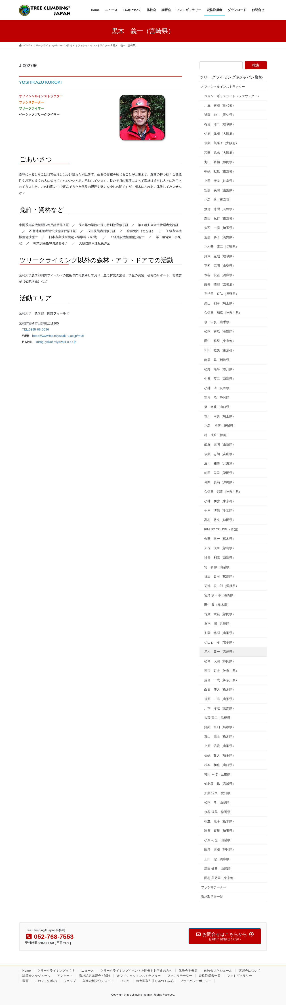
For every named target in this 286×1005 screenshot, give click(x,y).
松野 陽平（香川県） (220, 369)
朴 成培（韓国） (216, 435)
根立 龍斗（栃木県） (220, 821)
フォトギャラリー (239, 975)
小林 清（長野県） (218, 388)
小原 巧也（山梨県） (218, 840)
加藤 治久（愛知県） (218, 793)
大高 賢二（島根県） (218, 717)
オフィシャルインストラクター (223, 86)
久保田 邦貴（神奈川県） (223, 491)
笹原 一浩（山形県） (220, 699)
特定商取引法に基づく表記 (155, 981)
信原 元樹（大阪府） (220, 133)
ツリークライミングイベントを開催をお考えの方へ (136, 970)
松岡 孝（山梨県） (218, 802)
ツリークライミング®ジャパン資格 (231, 77)
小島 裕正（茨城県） (220, 425)
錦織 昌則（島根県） (220, 727)
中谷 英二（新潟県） (220, 378)
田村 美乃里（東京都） (220, 878)
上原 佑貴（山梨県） (220, 746)
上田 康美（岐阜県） (220, 181)
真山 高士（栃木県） (220, 736)
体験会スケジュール (218, 970)
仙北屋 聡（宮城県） (220, 783)
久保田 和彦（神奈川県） (223, 312)
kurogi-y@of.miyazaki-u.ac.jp (56, 342)
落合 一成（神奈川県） (221, 680)
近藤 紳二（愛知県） (220, 115)
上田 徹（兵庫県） (218, 859)
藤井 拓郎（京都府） (220, 284)
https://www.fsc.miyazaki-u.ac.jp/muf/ (58, 335)
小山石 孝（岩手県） (220, 642)
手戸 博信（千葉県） (220, 510)
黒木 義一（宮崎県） (220, 651)
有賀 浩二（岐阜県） (220, 124)
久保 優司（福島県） (220, 548)
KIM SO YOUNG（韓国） (222, 529)
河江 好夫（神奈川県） (221, 670)
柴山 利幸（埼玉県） (220, 303)
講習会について (250, 970)
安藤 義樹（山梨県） (220, 190)
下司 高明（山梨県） (220, 265)
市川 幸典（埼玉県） (220, 416)
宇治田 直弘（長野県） (221, 294)
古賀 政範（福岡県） (220, 614)
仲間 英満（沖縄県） (220, 482)
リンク (125, 981)
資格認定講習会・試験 (94, 975)
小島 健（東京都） (218, 199)
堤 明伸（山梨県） (218, 567)
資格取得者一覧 (212, 896)
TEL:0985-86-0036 (35, 329)
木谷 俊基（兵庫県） (220, 275)
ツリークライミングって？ (56, 970)
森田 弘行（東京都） (220, 218)
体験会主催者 (188, 970)
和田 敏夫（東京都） (220, 350)
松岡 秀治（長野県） (220, 331)
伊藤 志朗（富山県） (220, 454)
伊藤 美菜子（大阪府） (221, 143)
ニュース (87, 970)
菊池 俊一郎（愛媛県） (221, 586)
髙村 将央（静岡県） (220, 520)
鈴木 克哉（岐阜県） (220, 256)
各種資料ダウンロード (98, 981)
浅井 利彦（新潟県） (220, 557)
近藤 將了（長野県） (220, 237)
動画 (25, 981)
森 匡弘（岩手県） (218, 322)
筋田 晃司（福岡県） (220, 473)
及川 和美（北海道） (220, 463)
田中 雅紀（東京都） (220, 341)
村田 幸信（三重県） (218, 774)
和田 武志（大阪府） (220, 152)
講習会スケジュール (36, 975)
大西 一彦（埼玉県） (220, 228)
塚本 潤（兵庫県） (218, 623)
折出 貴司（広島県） (220, 576)
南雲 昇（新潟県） (218, 360)
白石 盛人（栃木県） (220, 689)
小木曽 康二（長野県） (221, 246)
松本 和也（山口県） (220, 765)
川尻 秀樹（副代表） (220, 105)
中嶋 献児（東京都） (220, 171)
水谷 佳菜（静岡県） (218, 812)
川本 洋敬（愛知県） (220, 708)
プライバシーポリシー (195, 981)
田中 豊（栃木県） (217, 604)
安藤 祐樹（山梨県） (220, 633)
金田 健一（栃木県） (220, 538)
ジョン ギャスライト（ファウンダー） (232, 96)
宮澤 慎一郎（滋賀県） (220, 595)
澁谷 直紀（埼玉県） (220, 830)
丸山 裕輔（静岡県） (220, 162)
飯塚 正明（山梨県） (220, 444)
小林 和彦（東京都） (220, 501)
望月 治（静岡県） (218, 397)
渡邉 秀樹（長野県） (220, 209)
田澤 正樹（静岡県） (220, 849)
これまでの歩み (46, 981)
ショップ (69, 981)
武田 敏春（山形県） (218, 868)
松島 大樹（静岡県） (220, 661)
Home (26, 970)
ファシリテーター (213, 887)
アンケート (65, 975)
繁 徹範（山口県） (218, 407)
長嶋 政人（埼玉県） (220, 755)
